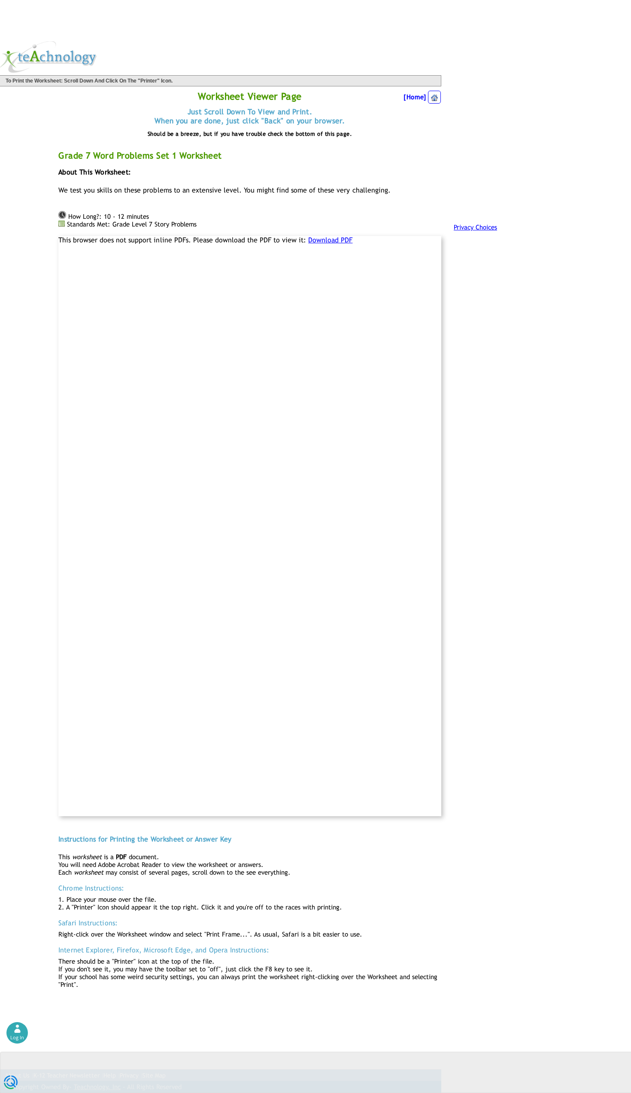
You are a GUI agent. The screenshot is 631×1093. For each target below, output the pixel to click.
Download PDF (330, 240)
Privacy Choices (475, 227)
